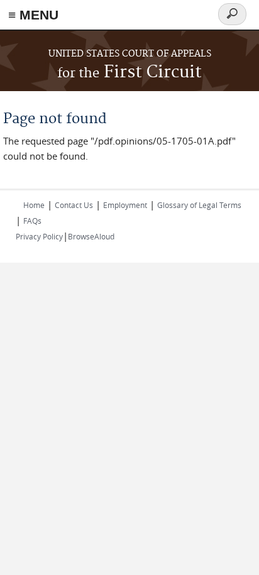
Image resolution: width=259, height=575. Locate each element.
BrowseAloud (91, 236)
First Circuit (129, 72)
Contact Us (74, 205)
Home (34, 205)
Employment (125, 205)
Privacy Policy (39, 236)
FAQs (32, 221)
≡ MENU (33, 15)
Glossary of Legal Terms (199, 205)
